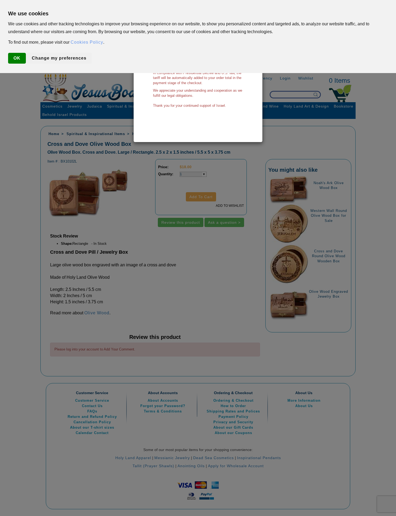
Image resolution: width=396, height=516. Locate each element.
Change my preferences (59, 58)
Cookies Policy (87, 42)
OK (16, 58)
